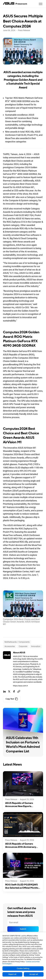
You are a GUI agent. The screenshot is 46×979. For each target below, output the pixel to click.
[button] (40, 3)
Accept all (33, 974)
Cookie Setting (23, 968)
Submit (23, 929)
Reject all (12, 974)
